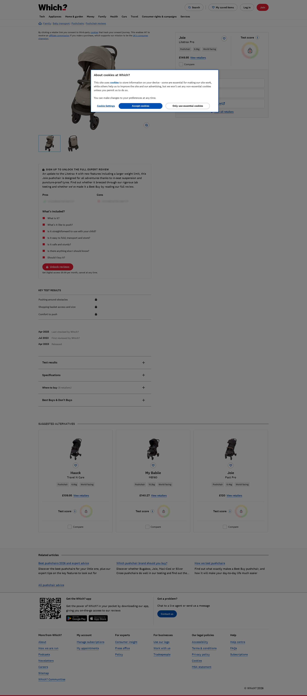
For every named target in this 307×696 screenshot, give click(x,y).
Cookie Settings (106, 106)
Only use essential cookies (188, 106)
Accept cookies (140, 106)
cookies (114, 82)
